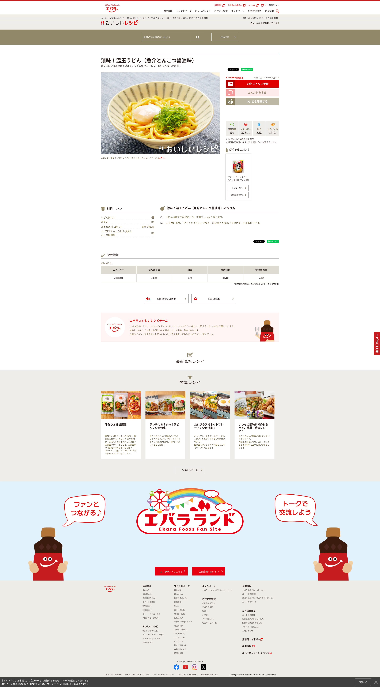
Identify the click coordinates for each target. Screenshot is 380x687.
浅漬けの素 (178, 625)
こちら (162, 157)
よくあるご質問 (248, 615)
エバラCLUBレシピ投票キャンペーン (217, 590)
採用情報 (217, 5)
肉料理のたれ (147, 594)
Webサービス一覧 (209, 623)
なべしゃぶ (178, 641)
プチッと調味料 (148, 602)
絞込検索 (225, 37)
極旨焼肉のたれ (180, 598)
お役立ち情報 (221, 10)
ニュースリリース (249, 602)
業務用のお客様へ (235, 5)
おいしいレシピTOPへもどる (264, 22)
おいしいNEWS (208, 603)
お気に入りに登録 (258, 84)
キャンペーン (237, 10)
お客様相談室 (254, 10)
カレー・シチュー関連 (151, 613)
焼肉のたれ (146, 590)
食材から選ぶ (147, 642)
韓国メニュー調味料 (150, 617)
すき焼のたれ (179, 637)
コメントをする (257, 93)
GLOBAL (252, 5)
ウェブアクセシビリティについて (137, 674)
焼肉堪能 (177, 602)
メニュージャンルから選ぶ (153, 634)
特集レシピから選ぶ (150, 630)
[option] (121, 425)
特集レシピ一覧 (190, 470)
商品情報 (168, 10)
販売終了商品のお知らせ (252, 623)
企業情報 (269, 10)
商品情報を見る (237, 195)
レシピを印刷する (257, 101)
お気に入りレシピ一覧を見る (265, 77)
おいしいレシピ (203, 10)
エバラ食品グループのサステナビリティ (258, 598)
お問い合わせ (247, 630)
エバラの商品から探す (151, 638)
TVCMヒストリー (209, 619)
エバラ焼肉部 (207, 607)
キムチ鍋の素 (179, 633)
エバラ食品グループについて (253, 590)
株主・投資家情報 (249, 594)
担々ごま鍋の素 (180, 645)
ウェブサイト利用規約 (58, 684)
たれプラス (178, 617)
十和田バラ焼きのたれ (183, 621)
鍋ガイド (205, 611)
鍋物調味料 (146, 606)
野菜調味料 (146, 610)
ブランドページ (184, 10)
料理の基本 (214, 299)
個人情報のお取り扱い (209, 674)
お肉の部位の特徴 (166, 299)
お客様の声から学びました (253, 619)
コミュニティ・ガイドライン (187, 674)
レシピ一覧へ (237, 187)
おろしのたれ (179, 610)
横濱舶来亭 (178, 653)
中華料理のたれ (148, 598)
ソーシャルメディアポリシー (163, 674)
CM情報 (205, 615)
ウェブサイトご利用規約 (113, 674)
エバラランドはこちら (171, 571)
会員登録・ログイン (209, 571)
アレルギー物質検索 (250, 626)
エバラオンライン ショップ (255, 652)
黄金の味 (177, 590)
